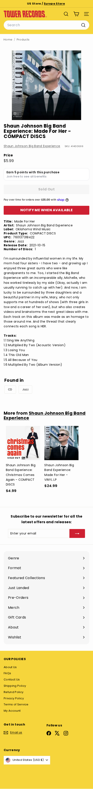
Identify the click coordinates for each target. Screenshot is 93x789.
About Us (10, 667)
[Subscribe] (77, 533)
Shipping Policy (15, 686)
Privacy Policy (14, 698)
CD (10, 389)
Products (23, 39)
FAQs (7, 673)
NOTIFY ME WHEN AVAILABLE (46, 210)
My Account (12, 711)
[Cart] (76, 14)
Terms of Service (16, 704)
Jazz (25, 389)
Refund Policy (14, 692)
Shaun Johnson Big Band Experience (32, 146)
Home (7, 39)
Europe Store (54, 4)
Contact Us (12, 679)
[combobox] (46, 25)
